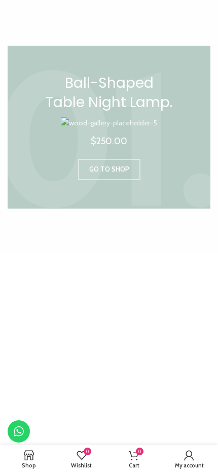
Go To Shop (109, 169)
